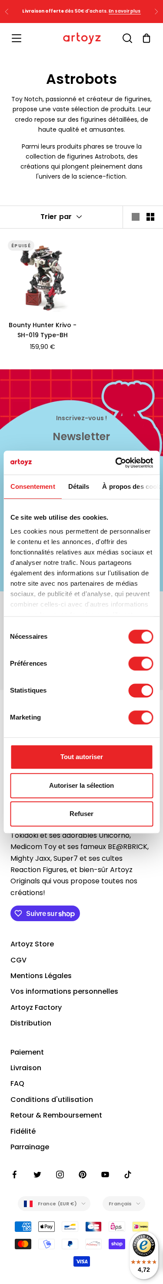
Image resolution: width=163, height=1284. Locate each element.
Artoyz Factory (36, 1007)
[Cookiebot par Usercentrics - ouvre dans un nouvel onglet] (116, 462)
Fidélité (23, 1131)
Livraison (25, 1068)
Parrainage (29, 1147)
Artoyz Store (32, 944)
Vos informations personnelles (64, 991)
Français (120, 1203)
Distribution (30, 1023)
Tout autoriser (81, 756)
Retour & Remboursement (56, 1115)
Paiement (27, 1052)
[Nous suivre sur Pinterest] (82, 1174)
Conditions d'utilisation (51, 1100)
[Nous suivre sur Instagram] (60, 1174)
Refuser (81, 813)
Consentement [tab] (32, 486)
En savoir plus (124, 11)
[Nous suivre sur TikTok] (127, 1174)
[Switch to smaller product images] (150, 217)
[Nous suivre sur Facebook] (14, 1174)
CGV (18, 960)
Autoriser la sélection (81, 785)
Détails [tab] (78, 486)
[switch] (140, 663)
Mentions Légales (41, 976)
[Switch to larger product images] (136, 217)
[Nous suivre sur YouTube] (105, 1174)
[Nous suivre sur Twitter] (37, 1174)
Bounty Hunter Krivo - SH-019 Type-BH (43, 330)
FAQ (17, 1083)
